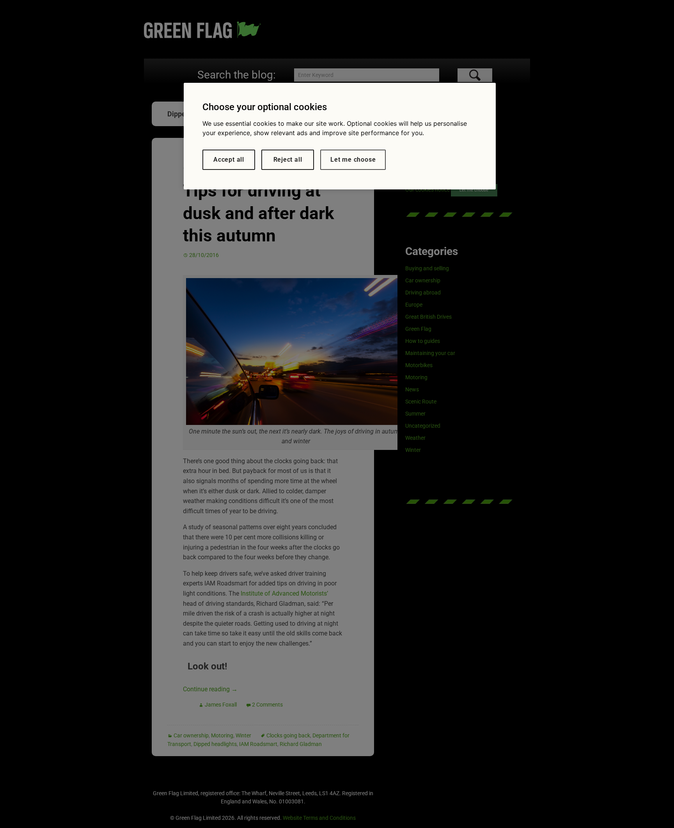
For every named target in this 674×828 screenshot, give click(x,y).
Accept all (228, 159)
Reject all (287, 159)
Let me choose (353, 159)
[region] (340, 136)
